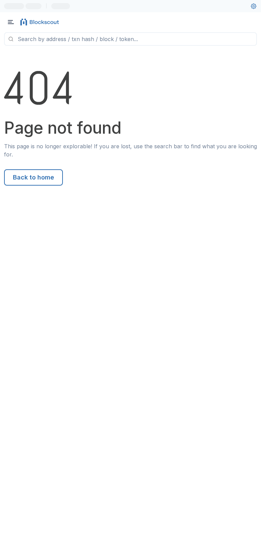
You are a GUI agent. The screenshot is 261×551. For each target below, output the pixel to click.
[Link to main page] (40, 22)
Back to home (33, 177)
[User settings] (253, 6)
